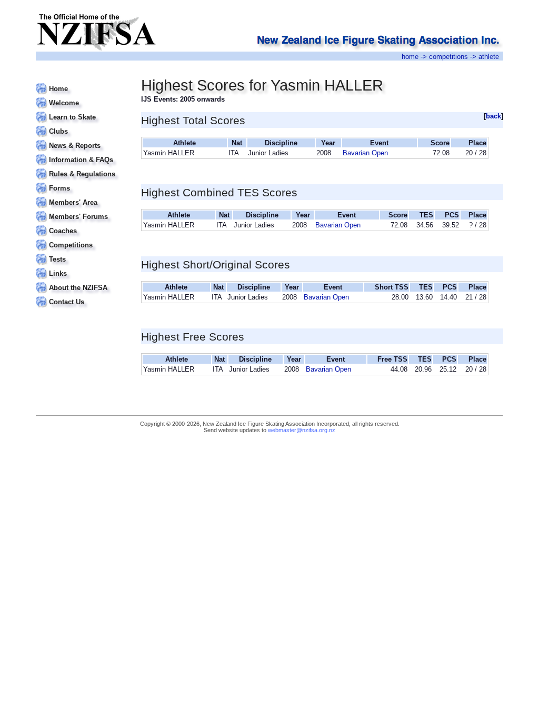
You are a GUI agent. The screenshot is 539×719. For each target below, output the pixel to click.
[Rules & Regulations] (82, 167)
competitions (448, 57)
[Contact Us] (82, 295)
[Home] (82, 82)
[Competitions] (82, 238)
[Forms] (82, 182)
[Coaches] (82, 224)
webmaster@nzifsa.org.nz (301, 430)
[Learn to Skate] (82, 111)
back (493, 116)
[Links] (82, 267)
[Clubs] (82, 125)
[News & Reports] (82, 139)
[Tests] (82, 253)
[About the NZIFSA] (82, 281)
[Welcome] (82, 96)
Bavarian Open (365, 153)
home (410, 57)
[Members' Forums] (82, 210)
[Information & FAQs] (82, 153)
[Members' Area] (82, 196)
